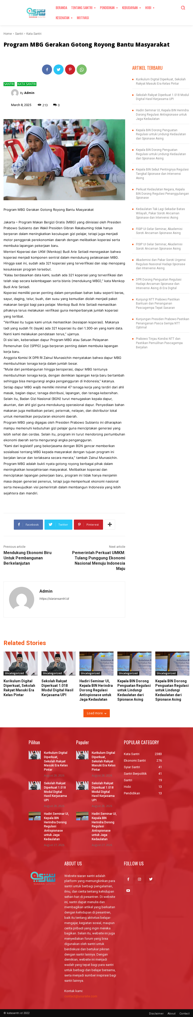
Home (8, 34)
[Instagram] (139, 879)
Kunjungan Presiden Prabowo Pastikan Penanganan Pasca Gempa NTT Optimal (162, 323)
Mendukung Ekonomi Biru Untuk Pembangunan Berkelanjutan (28, 558)
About (171, 1013)
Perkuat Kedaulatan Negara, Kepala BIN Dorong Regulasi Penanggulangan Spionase (162, 194)
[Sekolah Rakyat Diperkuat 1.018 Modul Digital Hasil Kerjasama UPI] (58, 663)
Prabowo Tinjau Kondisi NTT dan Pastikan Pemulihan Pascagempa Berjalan (159, 343)
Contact (184, 1013)
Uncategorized (14, 673)
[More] (110, 525)
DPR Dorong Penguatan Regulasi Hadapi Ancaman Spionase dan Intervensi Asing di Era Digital (158, 284)
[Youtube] (128, 890)
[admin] (15, 93)
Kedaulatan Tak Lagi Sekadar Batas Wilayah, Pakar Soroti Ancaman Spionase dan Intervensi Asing (160, 213)
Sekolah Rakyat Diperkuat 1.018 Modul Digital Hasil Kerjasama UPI (55, 792)
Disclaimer (156, 1013)
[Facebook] (47, 69)
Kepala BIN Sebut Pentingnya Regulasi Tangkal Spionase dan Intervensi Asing (162, 174)
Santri (19, 34)
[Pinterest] (70, 69)
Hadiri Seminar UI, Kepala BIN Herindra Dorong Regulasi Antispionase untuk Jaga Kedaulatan (162, 115)
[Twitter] (59, 69)
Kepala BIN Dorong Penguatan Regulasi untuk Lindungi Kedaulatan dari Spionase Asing (161, 134)
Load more (95, 713)
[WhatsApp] (82, 69)
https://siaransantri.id (54, 598)
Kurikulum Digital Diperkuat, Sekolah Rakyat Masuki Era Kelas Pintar (56, 761)
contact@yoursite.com (80, 996)
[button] (183, 8)
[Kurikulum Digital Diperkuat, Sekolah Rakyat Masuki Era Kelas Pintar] (21, 663)
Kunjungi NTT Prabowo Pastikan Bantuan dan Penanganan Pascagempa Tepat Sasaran (158, 304)
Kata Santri (33, 34)
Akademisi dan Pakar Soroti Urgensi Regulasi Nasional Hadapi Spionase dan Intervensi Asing (161, 264)
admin (29, 93)
